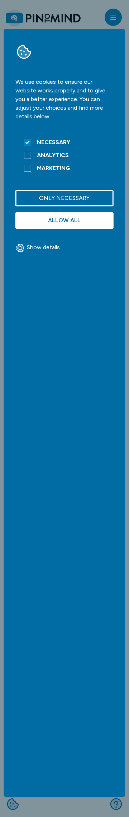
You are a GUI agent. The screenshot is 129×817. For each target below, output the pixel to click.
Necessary (53, 142)
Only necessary (64, 198)
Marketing (53, 168)
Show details (43, 247)
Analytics (53, 155)
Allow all (64, 220)
